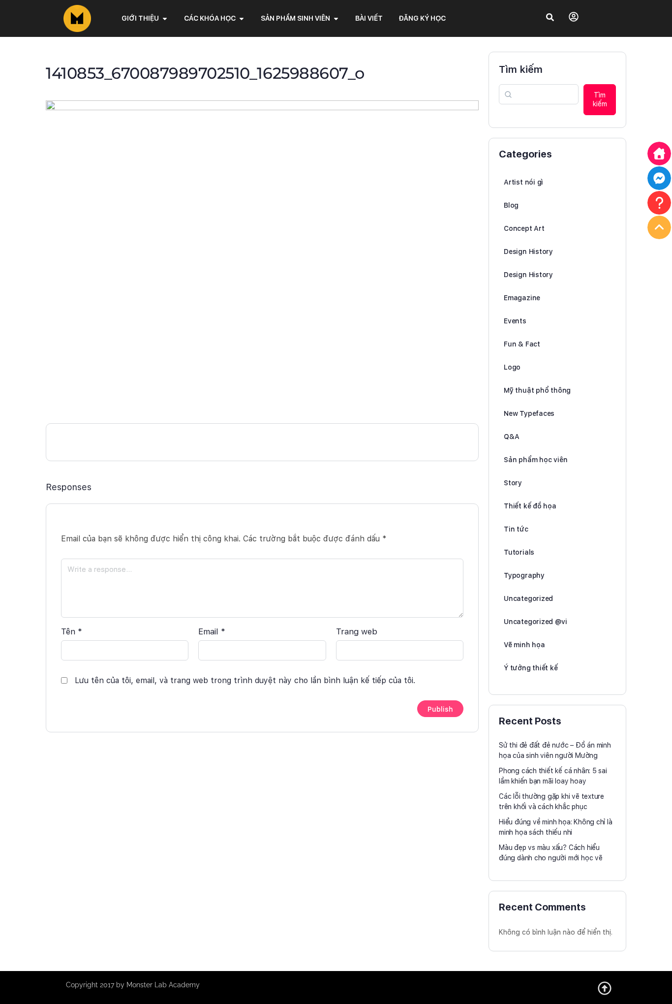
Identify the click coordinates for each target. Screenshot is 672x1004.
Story (513, 483)
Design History (528, 251)
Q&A (511, 436)
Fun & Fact (522, 344)
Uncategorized (528, 598)
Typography (524, 575)
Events (515, 321)
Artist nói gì (523, 182)
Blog (511, 205)
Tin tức (516, 529)
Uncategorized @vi (535, 622)
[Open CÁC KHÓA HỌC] (241, 18)
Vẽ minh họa (524, 645)
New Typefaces (529, 413)
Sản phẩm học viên (535, 460)
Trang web (356, 631)
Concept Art (524, 228)
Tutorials (519, 552)
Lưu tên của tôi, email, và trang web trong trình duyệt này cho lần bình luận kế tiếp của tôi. (245, 680)
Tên (71, 631)
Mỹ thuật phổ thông (537, 390)
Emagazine (522, 298)
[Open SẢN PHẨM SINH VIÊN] (336, 18)
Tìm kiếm (521, 69)
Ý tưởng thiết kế (531, 668)
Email (211, 631)
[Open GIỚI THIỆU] (164, 18)
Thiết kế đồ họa (530, 506)
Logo (512, 367)
